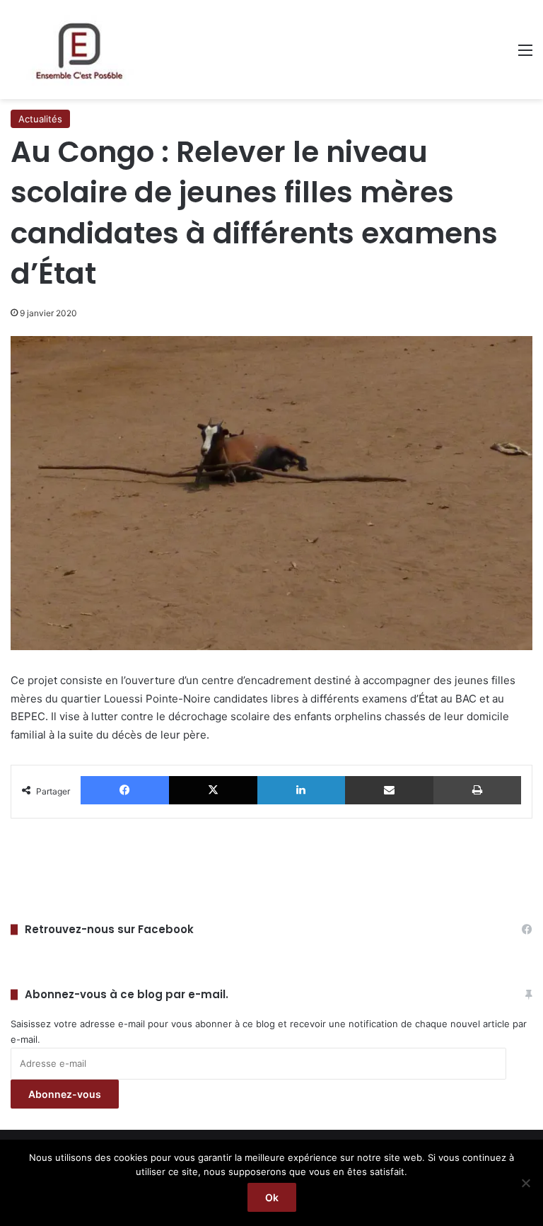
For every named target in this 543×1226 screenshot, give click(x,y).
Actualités (40, 119)
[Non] (525, 1183)
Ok (272, 1197)
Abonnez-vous (64, 1094)
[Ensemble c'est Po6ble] (78, 49)
